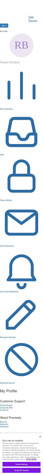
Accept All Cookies (21, 470)
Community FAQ (6, 407)
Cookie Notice (31, 459)
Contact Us (4, 410)
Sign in (4, 25)
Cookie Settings (21, 464)
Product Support (6, 405)
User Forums (32, 18)
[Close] (40, 436)
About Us (3, 421)
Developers (4, 426)
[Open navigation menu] (40, 9)
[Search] (35, 9)
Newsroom (4, 424)
